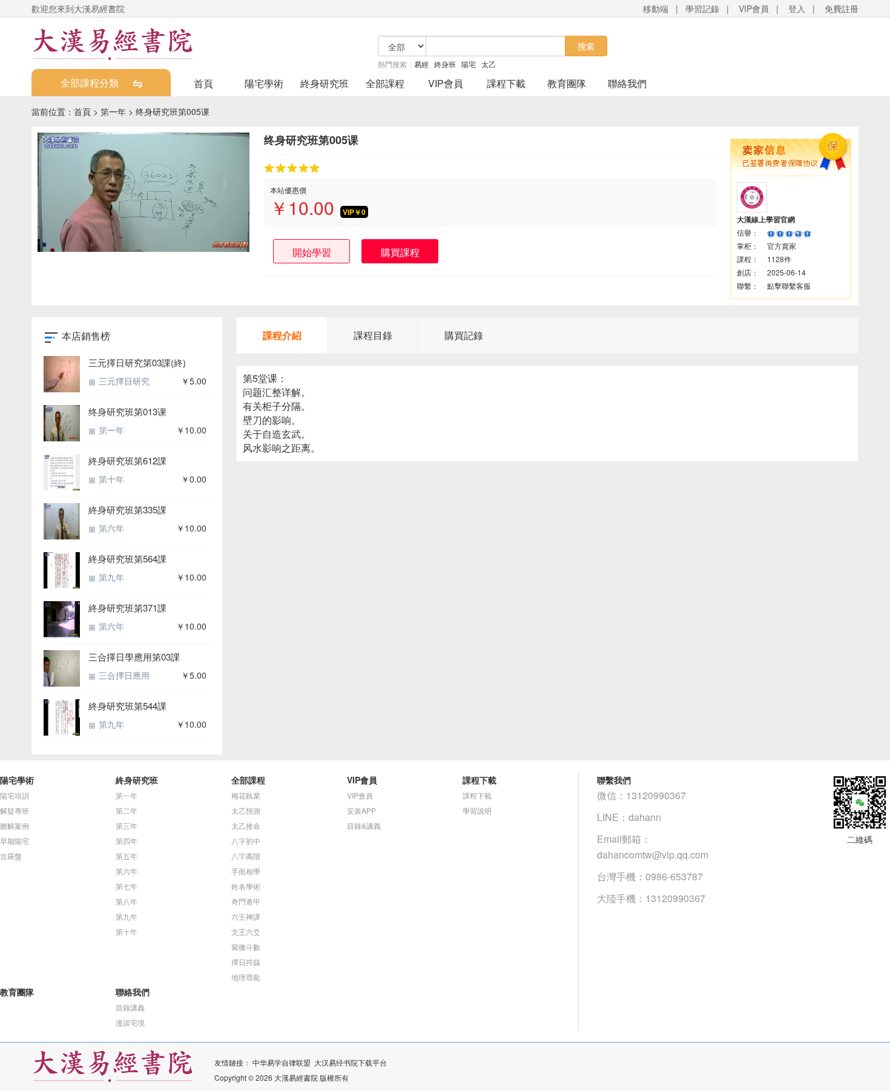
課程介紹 (282, 335)
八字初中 (245, 841)
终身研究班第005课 (172, 111)
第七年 (126, 886)
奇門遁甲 (245, 901)
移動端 (655, 8)
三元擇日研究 (123, 381)
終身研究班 (324, 83)
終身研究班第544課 (127, 705)
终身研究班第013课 (127, 411)
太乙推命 (245, 825)
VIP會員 (754, 8)
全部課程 (385, 83)
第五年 (126, 856)
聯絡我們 (627, 83)
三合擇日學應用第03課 (134, 656)
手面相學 (245, 871)
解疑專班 (14, 810)
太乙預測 (245, 810)
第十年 (110, 479)
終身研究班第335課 (127, 509)
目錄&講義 (364, 825)
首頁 (203, 83)
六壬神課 (245, 916)
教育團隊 (566, 83)
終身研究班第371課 (127, 607)
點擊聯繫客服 (789, 285)
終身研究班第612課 (127, 460)
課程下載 (506, 83)
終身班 (445, 64)
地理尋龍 (245, 977)
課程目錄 (373, 335)
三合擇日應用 (123, 675)
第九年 (110, 577)
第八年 (126, 901)
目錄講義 (130, 1007)
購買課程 (400, 252)
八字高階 (245, 856)
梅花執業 (245, 795)
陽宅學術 (264, 83)
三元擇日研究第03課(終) (137, 362)
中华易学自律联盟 (281, 1062)
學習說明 (477, 810)
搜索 (586, 46)
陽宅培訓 (14, 795)
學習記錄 (702, 8)
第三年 (126, 825)
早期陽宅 (14, 841)
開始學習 (311, 252)
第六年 (110, 528)
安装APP (361, 810)
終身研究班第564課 (127, 558)
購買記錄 (463, 335)
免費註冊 (842, 8)
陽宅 (468, 64)
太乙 (488, 64)
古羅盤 (11, 856)
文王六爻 (245, 931)
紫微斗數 (245, 946)
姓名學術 (245, 886)
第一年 (113, 111)
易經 (421, 64)
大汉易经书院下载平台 (350, 1062)
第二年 (126, 810)
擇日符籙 (245, 962)
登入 (796, 8)
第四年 (126, 841)
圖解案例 (14, 825)
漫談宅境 (130, 1022)
